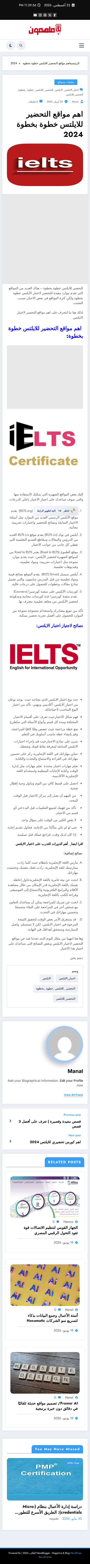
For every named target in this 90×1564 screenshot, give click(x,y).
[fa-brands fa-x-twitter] (50, 15)
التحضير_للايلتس (74, 94)
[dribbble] (45, 15)
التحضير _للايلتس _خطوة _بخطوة (35, 90)
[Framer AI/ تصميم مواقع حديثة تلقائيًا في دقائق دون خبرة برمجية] (45, 1373)
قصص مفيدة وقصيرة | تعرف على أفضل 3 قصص (50, 1124)
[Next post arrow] (10, 1141)
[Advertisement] (45, 239)
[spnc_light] (10, 45)
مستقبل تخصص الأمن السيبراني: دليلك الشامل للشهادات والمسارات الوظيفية (50, 1509)
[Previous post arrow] (10, 1121)
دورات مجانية (75, 1462)
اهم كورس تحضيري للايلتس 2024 (55, 1142)
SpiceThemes (45, 1557)
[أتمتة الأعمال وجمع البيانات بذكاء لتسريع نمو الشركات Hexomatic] (45, 1285)
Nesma (68, 1221)
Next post (75, 1135)
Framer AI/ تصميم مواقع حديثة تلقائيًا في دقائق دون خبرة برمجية (48, 1406)
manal (75, 101)
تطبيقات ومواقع (66, 82)
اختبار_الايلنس (72, 90)
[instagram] (40, 15)
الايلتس (59, 90)
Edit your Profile (71, 1080)
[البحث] (21, 45)
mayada (55, 1519)
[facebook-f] (55, 15)
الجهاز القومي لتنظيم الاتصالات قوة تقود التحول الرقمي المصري (51, 1230)
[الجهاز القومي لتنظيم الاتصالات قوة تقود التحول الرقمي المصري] (45, 1197)
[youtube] (35, 15)
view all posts (73, 1095)
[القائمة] (81, 46)
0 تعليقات (33, 101)
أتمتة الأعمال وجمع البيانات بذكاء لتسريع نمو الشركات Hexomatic (52, 1318)
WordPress (75, 1553)
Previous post (72, 1114)
